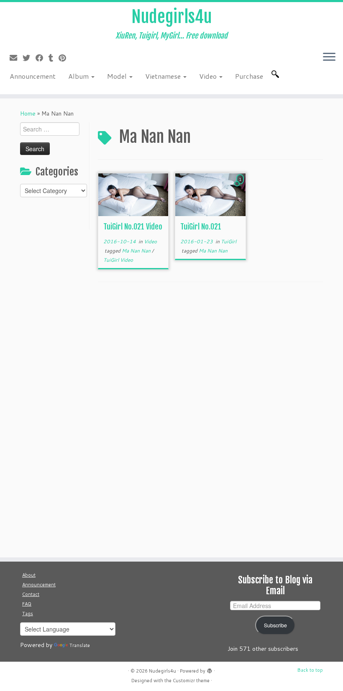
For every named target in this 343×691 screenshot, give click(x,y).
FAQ (26, 604)
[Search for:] (276, 74)
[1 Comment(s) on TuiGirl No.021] (241, 187)
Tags (27, 613)
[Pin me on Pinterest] (65, 57)
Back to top (310, 670)
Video (208, 76)
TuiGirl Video (118, 259)
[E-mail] (16, 57)
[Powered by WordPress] (209, 669)
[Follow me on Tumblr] (54, 57)
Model (117, 76)
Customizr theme (191, 680)
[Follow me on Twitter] (29, 57)
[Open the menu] (329, 57)
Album (79, 76)
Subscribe (275, 625)
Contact (30, 594)
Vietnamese (163, 76)
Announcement (33, 76)
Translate (79, 645)
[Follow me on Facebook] (42, 57)
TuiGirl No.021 (200, 226)
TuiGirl (228, 241)
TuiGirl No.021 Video (132, 226)
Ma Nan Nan (137, 250)
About (29, 575)
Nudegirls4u (171, 17)
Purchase (249, 76)
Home (28, 113)
